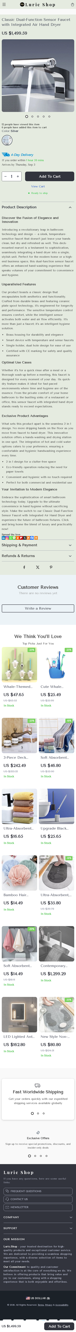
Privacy (48, 1305)
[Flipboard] (21, 538)
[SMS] (14, 538)
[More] (36, 538)
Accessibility (61, 1305)
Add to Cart (59, 1326)
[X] (25, 538)
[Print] (17, 538)
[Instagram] (7, 538)
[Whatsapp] (10, 538)
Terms (41, 1305)
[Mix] (28, 538)
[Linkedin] (3, 538)
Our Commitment (15, 1266)
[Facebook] (32, 538)
